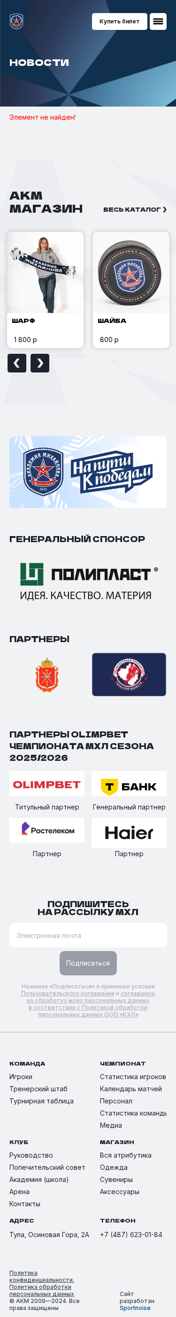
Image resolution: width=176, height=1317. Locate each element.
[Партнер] (46, 831)
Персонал (116, 1101)
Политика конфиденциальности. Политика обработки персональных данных (41, 1283)
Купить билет (119, 21)
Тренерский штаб (38, 1089)
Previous (17, 363)
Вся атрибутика (126, 1155)
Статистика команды (134, 1113)
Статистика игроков (133, 1077)
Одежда (114, 1167)
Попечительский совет (47, 1167)
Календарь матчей (131, 1089)
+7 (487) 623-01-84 (131, 1234)
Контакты (24, 1204)
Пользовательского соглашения (68, 993)
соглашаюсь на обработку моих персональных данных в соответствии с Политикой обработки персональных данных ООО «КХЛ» (91, 1004)
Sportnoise (135, 1307)
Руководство (31, 1155)
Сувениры (116, 1179)
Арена (19, 1191)
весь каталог (132, 209)
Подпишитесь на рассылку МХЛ (88, 908)
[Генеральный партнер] (129, 784)
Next (40, 363)
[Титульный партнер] (46, 784)
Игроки (20, 1077)
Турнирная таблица (41, 1101)
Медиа (111, 1125)
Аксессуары (119, 1191)
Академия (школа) (39, 1179)
